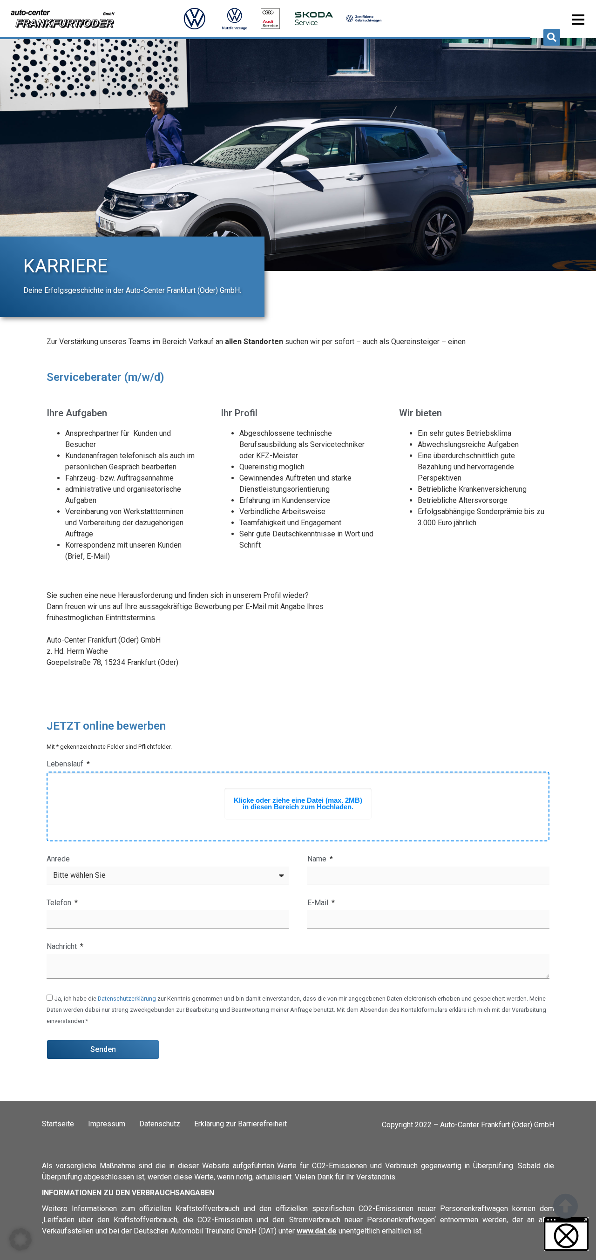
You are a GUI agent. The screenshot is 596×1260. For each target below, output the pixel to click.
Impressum (106, 1123)
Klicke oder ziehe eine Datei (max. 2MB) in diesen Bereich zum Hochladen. (298, 803)
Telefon (60, 903)
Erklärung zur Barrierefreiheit (240, 1123)
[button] (551, 37)
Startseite (58, 1123)
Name (317, 859)
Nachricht (63, 947)
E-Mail (318, 903)
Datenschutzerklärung (127, 998)
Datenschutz (159, 1123)
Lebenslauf (66, 764)
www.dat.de (317, 1230)
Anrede (58, 859)
